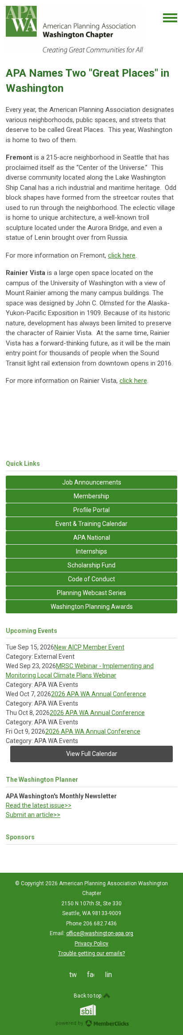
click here (121, 255)
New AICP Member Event (89, 647)
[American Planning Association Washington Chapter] (74, 52)
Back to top (88, 996)
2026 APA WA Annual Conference (98, 694)
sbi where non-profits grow (99, 1009)
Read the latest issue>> (39, 805)
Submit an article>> (33, 814)
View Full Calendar (91, 753)
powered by (70, 1023)
